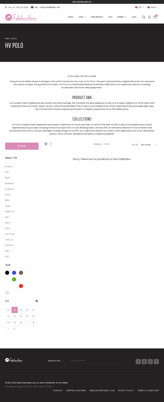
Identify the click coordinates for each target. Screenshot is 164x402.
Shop (81, 17)
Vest (7, 256)
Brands (121, 17)
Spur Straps (10, 234)
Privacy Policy (126, 390)
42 (33, 316)
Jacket (8, 205)
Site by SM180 (62, 383)
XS (21, 322)
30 (27, 310)
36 (15, 316)
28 (21, 310)
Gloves (8, 194)
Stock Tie (9, 239)
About (71, 17)
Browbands (9, 183)
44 (8, 322)
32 (33, 310)
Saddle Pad (9, 211)
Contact (58, 390)
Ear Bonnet (9, 189)
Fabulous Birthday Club (102, 390)
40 (27, 316)
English (153, 7)
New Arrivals (97, 17)
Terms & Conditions (148, 390)
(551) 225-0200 (22, 7)
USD (140, 7)
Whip (7, 250)
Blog (134, 17)
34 (8, 316)
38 (21, 316)
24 (8, 310)
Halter (7, 200)
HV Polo (14, 38)
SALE (110, 17)
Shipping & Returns (76, 390)
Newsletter (54, 361)
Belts (7, 172)
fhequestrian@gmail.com (50, 7)
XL (15, 328)
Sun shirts (9, 245)
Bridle (7, 177)
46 (15, 322)
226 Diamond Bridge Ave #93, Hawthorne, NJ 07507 (29, 386)
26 (15, 310)
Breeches (9, 166)
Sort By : (135, 144)
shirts (7, 222)
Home (7, 38)
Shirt (7, 217)
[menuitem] (71, 17)
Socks (7, 228)
